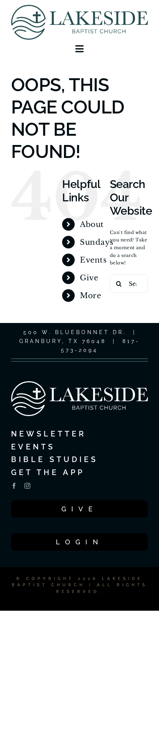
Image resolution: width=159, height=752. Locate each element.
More (90, 295)
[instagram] (27, 486)
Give (89, 277)
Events (93, 259)
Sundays (96, 242)
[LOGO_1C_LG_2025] (79, 7)
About (92, 224)
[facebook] (14, 486)
